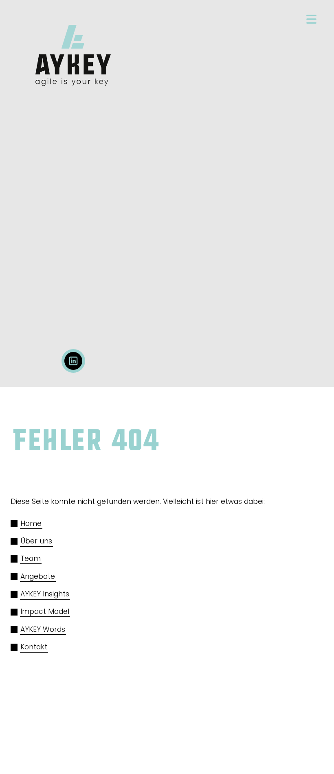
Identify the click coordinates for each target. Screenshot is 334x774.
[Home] (73, 59)
